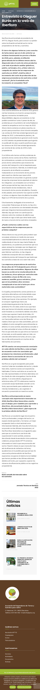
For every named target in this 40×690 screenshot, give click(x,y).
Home (3, 11)
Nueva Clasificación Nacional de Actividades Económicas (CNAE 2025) (24, 543)
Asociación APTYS (11, 632)
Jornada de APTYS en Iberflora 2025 (24, 527)
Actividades (9, 656)
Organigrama (9, 635)
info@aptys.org (30, 613)
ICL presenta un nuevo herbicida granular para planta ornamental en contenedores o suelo (25, 562)
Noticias (11, 11)
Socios (7, 638)
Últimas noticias (13, 503)
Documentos (9, 659)
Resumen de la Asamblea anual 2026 (25, 514)
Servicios (8, 654)
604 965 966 (15, 613)
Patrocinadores (10, 640)
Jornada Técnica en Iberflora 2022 (27, 485)
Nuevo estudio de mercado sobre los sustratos (14, 475)
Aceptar (12, 687)
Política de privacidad (24, 687)
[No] (38, 682)
